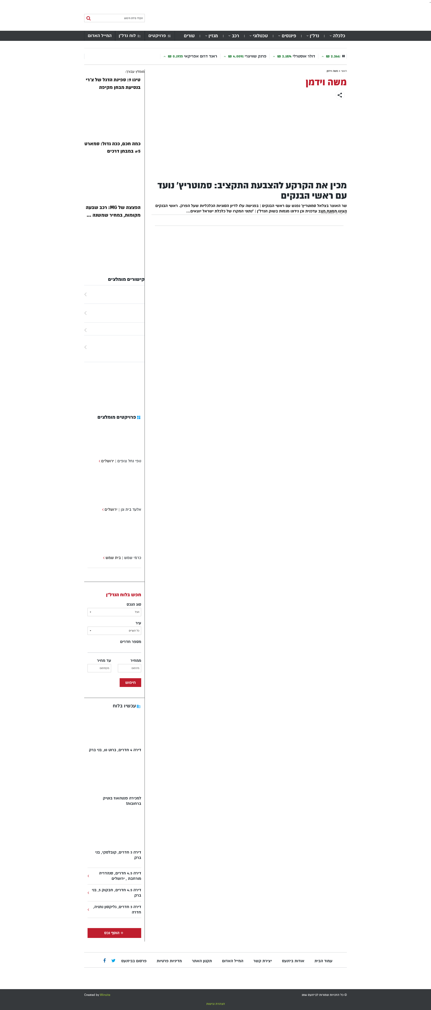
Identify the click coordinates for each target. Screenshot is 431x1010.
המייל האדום (100, 35)
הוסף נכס (111, 932)
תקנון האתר (202, 961)
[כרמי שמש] (103, 557)
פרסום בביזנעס (134, 961)
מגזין (213, 36)
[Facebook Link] (104, 961)
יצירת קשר (262, 961)
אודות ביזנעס (293, 961)
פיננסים (289, 36)
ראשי (344, 71)
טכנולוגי (260, 36)
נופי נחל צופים (129, 461)
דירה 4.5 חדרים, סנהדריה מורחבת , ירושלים (120, 876)
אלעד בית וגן (131, 509)
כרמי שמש (132, 557)
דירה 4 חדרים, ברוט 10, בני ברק (115, 750)
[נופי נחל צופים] (99, 461)
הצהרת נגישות (215, 1004)
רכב (235, 36)
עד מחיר (104, 660)
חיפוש (130, 682)
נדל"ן (314, 36)
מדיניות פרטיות (169, 961)
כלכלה (339, 36)
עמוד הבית (323, 961)
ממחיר (135, 660)
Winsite (105, 995)
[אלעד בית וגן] (102, 509)
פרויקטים (157, 35)
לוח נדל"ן (127, 35)
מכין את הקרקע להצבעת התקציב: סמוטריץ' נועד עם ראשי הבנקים (252, 191)
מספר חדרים (130, 641)
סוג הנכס (134, 604)
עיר (138, 623)
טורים (189, 36)
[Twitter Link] (113, 961)
